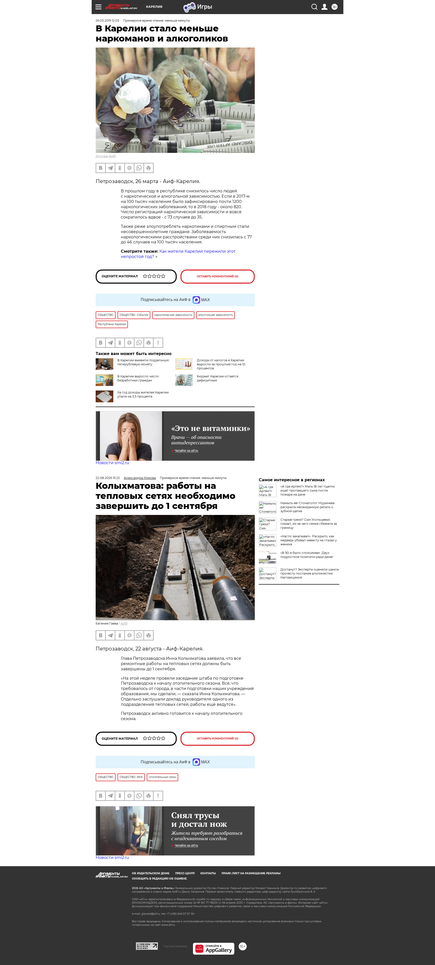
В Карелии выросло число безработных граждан (138, 378)
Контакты (208, 873)
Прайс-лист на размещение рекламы (251, 873)
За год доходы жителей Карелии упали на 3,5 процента (143, 394)
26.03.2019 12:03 (107, 20)
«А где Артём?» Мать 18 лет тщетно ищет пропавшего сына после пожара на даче (307, 490)
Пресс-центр (185, 873)
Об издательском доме (150, 873)
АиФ (124, 623)
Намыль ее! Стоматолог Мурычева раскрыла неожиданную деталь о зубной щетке (307, 507)
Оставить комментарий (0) (217, 276)
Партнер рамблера (175, 946)
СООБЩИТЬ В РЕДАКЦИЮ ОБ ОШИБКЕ (159, 878)
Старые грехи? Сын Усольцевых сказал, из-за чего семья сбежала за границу (308, 524)
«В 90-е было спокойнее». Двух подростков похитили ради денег (307, 555)
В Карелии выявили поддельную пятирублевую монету (143, 362)
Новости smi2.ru (112, 462)
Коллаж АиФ (106, 156)
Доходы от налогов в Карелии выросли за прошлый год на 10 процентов (221, 364)
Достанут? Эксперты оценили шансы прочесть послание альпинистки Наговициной (309, 573)
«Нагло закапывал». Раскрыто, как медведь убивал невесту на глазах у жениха (308, 540)
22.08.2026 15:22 (108, 478)
